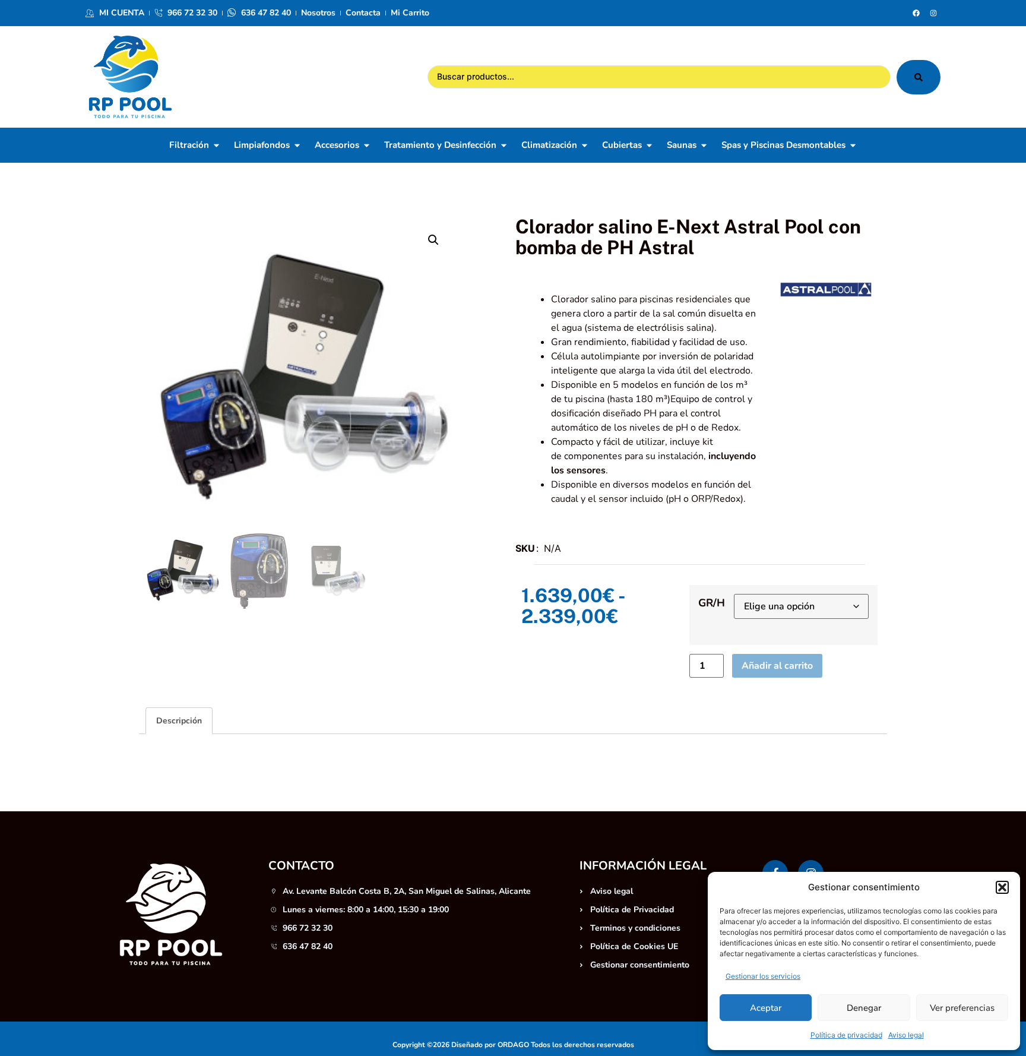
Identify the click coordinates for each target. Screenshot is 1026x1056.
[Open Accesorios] (366, 145)
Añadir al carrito (777, 665)
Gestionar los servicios (763, 976)
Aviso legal (906, 1034)
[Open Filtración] (216, 145)
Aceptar (765, 1008)
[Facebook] (916, 13)
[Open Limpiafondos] (297, 145)
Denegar (864, 1008)
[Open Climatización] (584, 145)
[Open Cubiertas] (649, 145)
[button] (1002, 887)
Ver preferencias (962, 1008)
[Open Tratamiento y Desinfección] (503, 145)
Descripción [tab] (179, 720)
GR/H (711, 602)
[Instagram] (933, 13)
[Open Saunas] (703, 145)
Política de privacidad (846, 1034)
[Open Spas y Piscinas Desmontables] (852, 145)
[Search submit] (918, 77)
